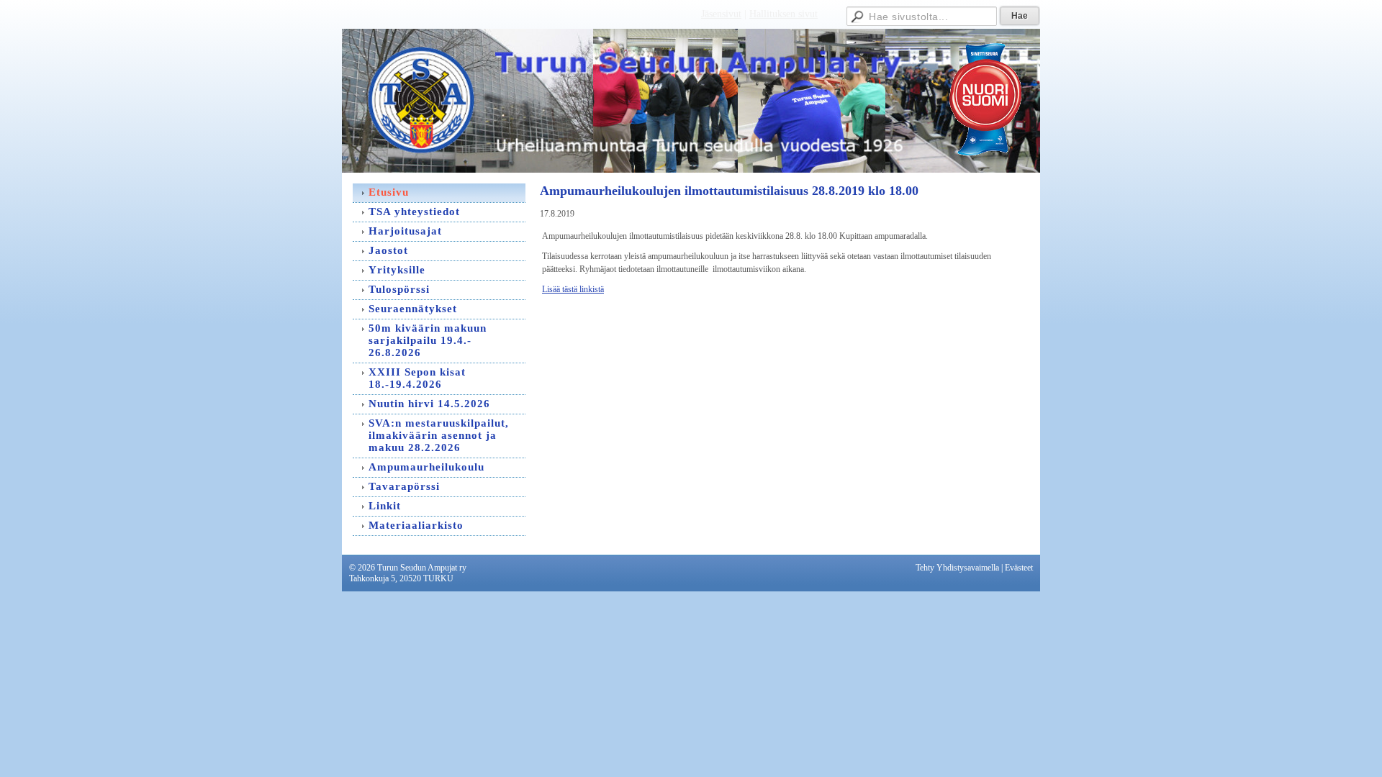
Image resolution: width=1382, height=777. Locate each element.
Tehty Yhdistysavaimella (957, 568)
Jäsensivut (721, 14)
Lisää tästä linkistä (573, 289)
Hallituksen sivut (783, 14)
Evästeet (1019, 568)
